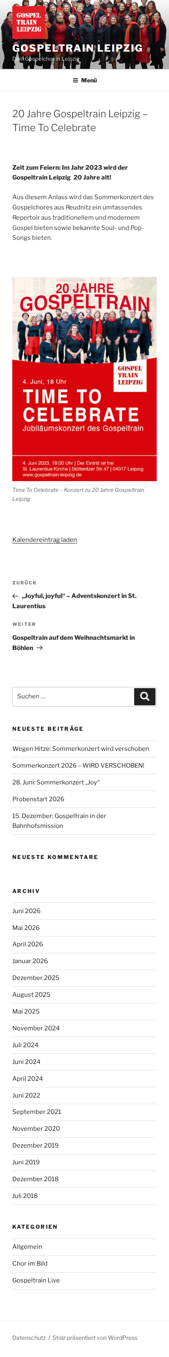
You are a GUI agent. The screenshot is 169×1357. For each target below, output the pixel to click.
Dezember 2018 (35, 1179)
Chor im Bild (30, 1263)
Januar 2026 (30, 961)
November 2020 (36, 1128)
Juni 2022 (26, 1095)
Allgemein (27, 1246)
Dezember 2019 (35, 1145)
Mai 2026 (26, 928)
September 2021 (36, 1112)
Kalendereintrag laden (44, 539)
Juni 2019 (26, 1162)
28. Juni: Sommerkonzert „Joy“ (56, 782)
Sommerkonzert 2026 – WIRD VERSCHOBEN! (78, 765)
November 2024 (36, 1028)
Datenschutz (29, 1337)
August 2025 (31, 994)
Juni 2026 (26, 911)
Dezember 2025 (35, 978)
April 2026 (27, 944)
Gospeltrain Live (36, 1280)
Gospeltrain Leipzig (77, 48)
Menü (89, 80)
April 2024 (27, 1078)
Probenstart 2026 (38, 799)
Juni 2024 (26, 1062)
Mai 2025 (26, 1011)
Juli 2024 (25, 1045)
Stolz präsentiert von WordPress (95, 1337)
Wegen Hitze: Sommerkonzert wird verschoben (80, 748)
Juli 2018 (25, 1196)
